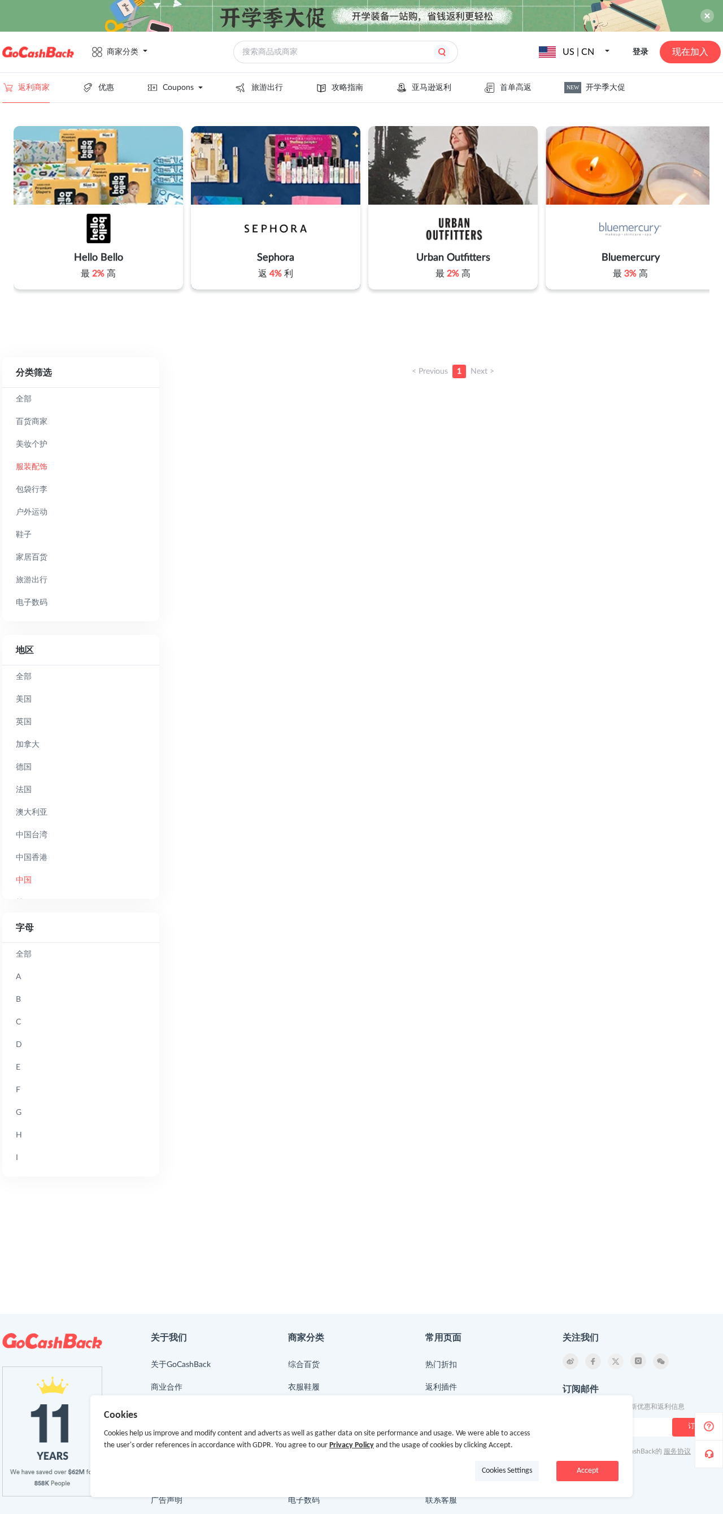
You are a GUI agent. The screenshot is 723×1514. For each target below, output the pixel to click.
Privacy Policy (351, 1445)
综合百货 (304, 1365)
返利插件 (441, 1387)
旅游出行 (267, 88)
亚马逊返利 (431, 88)
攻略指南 (347, 88)
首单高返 (516, 88)
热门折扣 (441, 1365)
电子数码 (304, 1500)
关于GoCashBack (181, 1365)
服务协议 (677, 1451)
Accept (588, 1471)
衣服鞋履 (304, 1387)
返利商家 (34, 88)
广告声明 (166, 1500)
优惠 (106, 88)
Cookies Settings (507, 1471)
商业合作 (166, 1387)
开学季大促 (596, 88)
